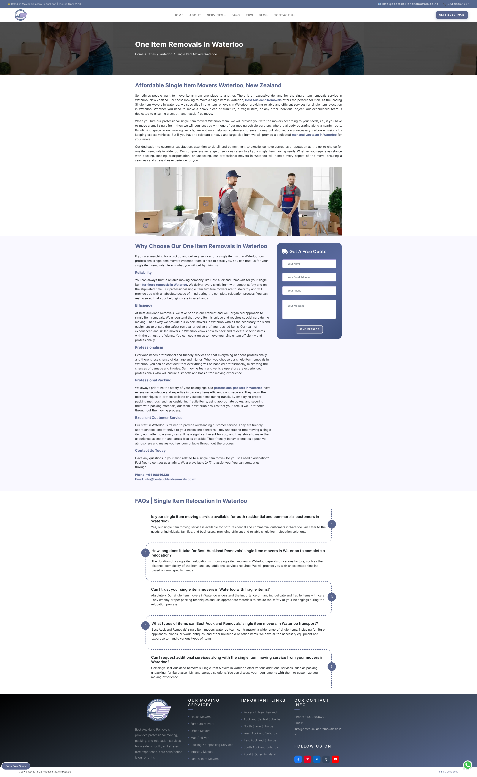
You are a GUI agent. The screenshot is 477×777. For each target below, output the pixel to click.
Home (139, 54)
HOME (179, 15)
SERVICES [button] (215, 15)
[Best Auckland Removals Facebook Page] (298, 759)
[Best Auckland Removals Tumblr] (326, 759)
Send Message (309, 329)
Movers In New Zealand (260, 712)
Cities (152, 54)
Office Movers (200, 731)
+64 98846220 (157, 475)
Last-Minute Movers (205, 759)
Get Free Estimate (452, 14)
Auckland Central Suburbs (262, 719)
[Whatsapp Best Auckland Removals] (467, 765)
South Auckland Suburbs (261, 747)
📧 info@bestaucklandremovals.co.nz (408, 4)
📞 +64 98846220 (456, 4)
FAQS (235, 15)
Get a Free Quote (15, 766)
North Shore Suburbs (258, 726)
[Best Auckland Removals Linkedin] (316, 759)
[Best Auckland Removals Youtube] (335, 759)
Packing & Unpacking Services (212, 745)
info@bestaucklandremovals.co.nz (170, 479)
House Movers (201, 717)
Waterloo (166, 54)
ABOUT (195, 15)
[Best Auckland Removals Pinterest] (307, 759)
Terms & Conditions (447, 771)
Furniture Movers (202, 724)
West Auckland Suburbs (260, 733)
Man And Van (200, 738)
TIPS (249, 15)
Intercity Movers (202, 751)
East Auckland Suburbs (260, 740)
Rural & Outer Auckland (260, 754)
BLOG (263, 15)
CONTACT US (284, 15)
